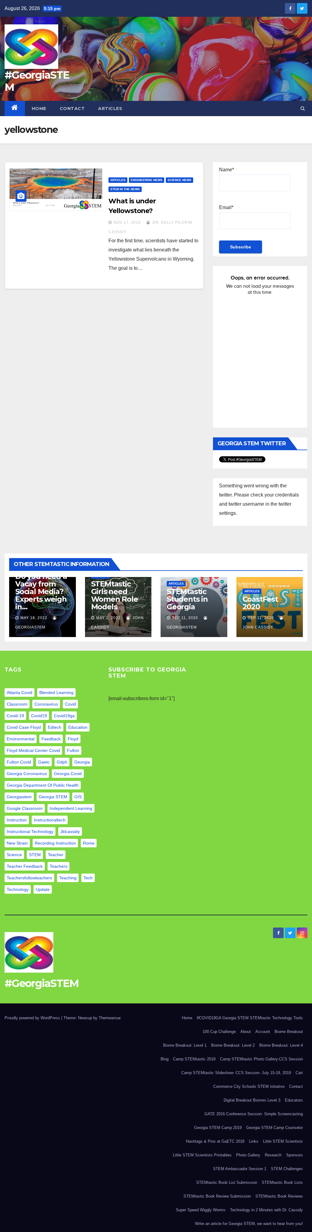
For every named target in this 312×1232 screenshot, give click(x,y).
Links (253, 1141)
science (14, 854)
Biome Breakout (289, 1031)
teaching (67, 877)
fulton (73, 750)
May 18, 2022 (33, 618)
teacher (55, 854)
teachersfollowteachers (29, 877)
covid (70, 704)
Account (262, 1031)
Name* (226, 169)
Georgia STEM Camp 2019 (218, 1127)
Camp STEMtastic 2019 (194, 1059)
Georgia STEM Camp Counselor (274, 1127)
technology (18, 889)
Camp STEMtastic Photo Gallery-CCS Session (261, 1059)
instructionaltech (50, 819)
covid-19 (15, 715)
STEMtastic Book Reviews (279, 1196)
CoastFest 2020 (260, 603)
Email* (226, 207)
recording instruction (55, 843)
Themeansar (109, 1018)
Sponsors (294, 1155)
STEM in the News (125, 189)
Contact (72, 108)
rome (88, 843)
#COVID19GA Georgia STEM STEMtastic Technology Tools (250, 1018)
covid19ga (64, 715)
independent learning (71, 808)
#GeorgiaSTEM (37, 81)
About (245, 1031)
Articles (110, 108)
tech (88, 877)
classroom (17, 704)
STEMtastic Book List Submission (226, 1182)
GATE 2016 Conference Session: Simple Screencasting (253, 1114)
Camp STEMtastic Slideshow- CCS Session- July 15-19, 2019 (236, 1072)
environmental (20, 738)
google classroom (25, 808)
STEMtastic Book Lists (282, 1182)
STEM (35, 854)
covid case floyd (24, 727)
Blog (164, 1059)
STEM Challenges (287, 1168)
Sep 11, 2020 (185, 618)
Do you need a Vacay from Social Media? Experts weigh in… (41, 591)
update (43, 889)
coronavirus (46, 704)
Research (273, 1155)
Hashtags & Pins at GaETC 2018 (215, 1141)
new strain (17, 843)
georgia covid (68, 773)
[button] (302, 108)
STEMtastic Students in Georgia (187, 599)
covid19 (39, 715)
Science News (179, 180)
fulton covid (19, 762)
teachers (58, 866)
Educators (294, 1100)
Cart (299, 1072)
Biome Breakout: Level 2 (233, 1045)
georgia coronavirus (27, 773)
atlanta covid (19, 692)
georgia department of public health (43, 785)
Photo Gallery (248, 1155)
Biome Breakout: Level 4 (281, 1045)
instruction (17, 819)
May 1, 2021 (108, 618)
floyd (73, 738)
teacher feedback (25, 866)
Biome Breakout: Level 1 (185, 1045)
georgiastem (19, 796)
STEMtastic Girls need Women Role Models (114, 595)
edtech (54, 727)
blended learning (56, 692)
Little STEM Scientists (283, 1141)
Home (39, 108)
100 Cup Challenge (219, 1031)
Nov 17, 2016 (127, 222)
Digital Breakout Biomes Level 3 (252, 1100)
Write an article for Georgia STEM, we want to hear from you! (249, 1223)
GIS (78, 796)
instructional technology (30, 831)
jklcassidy (70, 831)
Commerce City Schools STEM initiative (249, 1086)
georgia (82, 762)
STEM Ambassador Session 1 (239, 1168)
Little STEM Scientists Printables (202, 1155)
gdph (62, 762)
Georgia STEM (53, 796)
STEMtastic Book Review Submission (217, 1196)
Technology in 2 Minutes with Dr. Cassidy (266, 1210)
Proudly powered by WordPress (33, 1018)
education (77, 727)
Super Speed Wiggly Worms (200, 1210)
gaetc (44, 762)
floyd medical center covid (33, 750)
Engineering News (146, 180)
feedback (51, 738)
